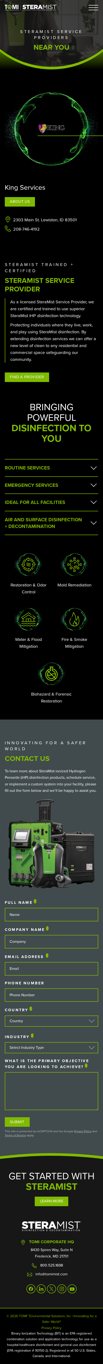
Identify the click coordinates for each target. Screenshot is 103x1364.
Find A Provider (27, 377)
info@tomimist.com (51, 1274)
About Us (20, 201)
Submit (17, 1122)
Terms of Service (15, 1135)
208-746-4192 (26, 229)
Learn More (51, 1201)
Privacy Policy (83, 1131)
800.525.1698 (51, 1265)
